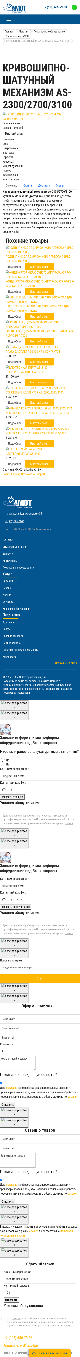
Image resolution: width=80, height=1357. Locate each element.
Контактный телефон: (13, 782)
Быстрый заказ (14, 133)
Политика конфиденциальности (20, 649)
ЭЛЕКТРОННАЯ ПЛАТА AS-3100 (25, 372)
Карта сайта (9, 656)
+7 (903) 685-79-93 (55, 7)
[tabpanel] (40, 212)
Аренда (7, 594)
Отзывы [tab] (60, 185)
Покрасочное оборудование (19, 567)
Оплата (7, 629)
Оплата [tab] (27, 185)
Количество (7, 1044)
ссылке (69, 823)
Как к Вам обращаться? (14, 769)
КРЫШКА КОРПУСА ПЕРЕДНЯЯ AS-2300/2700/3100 (38, 413)
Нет (8, 764)
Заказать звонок (65, 663)
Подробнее (15, 267)
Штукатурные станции (15, 546)
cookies (33, 1231)
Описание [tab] (11, 185)
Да (7, 760)
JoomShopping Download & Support (24, 474)
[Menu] (9, 19)
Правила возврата (13, 635)
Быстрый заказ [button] (39, 267)
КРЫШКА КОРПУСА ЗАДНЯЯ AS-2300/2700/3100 (36, 433)
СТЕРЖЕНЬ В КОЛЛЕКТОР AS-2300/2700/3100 (34, 392)
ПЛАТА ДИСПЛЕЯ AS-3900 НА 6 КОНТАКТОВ (33, 351)
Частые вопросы (12, 642)
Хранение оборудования (16, 608)
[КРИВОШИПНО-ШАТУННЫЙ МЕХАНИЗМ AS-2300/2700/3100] (40, 116)
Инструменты (10, 560)
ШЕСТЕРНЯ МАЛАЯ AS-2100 (23, 453)
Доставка (8, 622)
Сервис (7, 588)
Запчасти (8, 553)
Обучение (8, 601)
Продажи (8, 580)
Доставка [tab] (44, 185)
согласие (14, 815)
